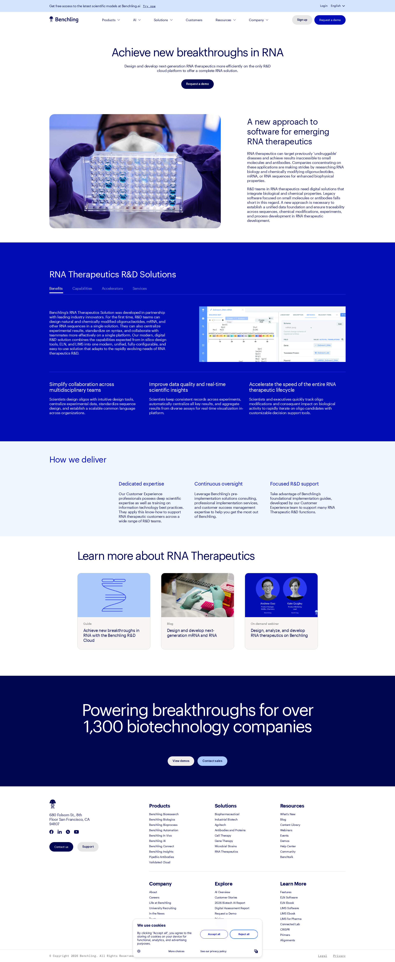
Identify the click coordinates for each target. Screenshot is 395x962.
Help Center (288, 846)
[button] (344, 5)
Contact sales (212, 761)
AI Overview (222, 892)
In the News (156, 913)
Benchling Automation (163, 830)
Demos (284, 841)
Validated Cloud (159, 862)
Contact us (61, 846)
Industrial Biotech (226, 819)
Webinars (286, 830)
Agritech (220, 824)
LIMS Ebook (287, 913)
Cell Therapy (223, 835)
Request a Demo (225, 913)
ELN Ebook (287, 902)
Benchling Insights (161, 851)
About (153, 892)
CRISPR (285, 929)
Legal (322, 956)
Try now (149, 6)
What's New (287, 814)
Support (88, 846)
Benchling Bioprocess (163, 824)
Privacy (339, 956)
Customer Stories (226, 897)
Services (140, 288)
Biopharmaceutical (227, 814)
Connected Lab (290, 924)
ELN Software (289, 897)
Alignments (287, 940)
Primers (285, 935)
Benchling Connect (161, 846)
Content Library (290, 824)
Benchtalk (286, 857)
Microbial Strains (226, 846)
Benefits (56, 288)
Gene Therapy (224, 841)
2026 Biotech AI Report (230, 902)
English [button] (336, 5)
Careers (154, 897)
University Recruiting (162, 908)
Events (284, 835)
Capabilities (82, 288)
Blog (283, 819)
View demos (181, 761)
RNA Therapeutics (226, 851)
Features (286, 892)
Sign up (302, 20)
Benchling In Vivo (160, 835)
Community (287, 851)
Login (324, 5)
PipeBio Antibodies (161, 857)
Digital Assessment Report (232, 908)
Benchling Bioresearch (163, 814)
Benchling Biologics (162, 819)
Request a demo (330, 20)
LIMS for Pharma (291, 918)
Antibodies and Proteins (230, 830)
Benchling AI (157, 841)
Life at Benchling (160, 902)
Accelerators (112, 288)
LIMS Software (289, 908)
